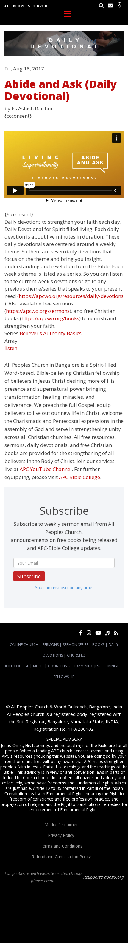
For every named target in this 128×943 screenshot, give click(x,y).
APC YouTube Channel (46, 469)
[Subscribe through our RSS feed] (116, 632)
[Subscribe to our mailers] (110, 5)
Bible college (73, 924)
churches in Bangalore (42, 913)
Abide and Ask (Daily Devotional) (60, 90)
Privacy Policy (61, 835)
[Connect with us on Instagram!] (89, 632)
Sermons (51, 644)
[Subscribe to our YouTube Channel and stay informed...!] (98, 632)
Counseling (59, 666)
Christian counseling (85, 929)
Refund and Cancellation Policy (61, 856)
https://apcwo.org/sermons (38, 310)
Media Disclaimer (61, 824)
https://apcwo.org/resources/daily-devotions (71, 296)
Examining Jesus (88, 666)
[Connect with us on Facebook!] (80, 632)
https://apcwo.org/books (50, 318)
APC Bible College (79, 477)
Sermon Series (75, 644)
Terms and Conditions (61, 846)
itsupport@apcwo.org (103, 877)
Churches (76, 655)
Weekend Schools (51, 929)
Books (98, 644)
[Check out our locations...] (119, 4)
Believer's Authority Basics (51, 333)
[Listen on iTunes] (107, 632)
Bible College (16, 666)
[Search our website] (101, 5)
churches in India (82, 913)
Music (38, 666)
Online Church (24, 644)
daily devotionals (47, 924)
